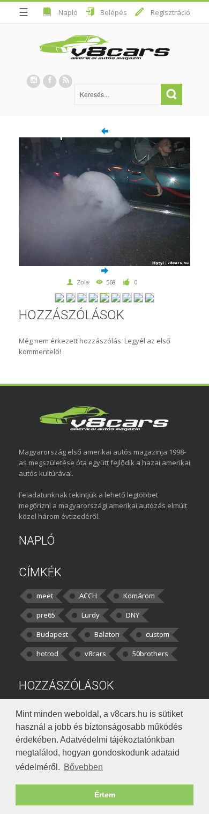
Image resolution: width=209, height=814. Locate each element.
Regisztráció (170, 12)
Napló (68, 12)
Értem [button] (104, 794)
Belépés (113, 12)
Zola (83, 282)
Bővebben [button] (83, 767)
